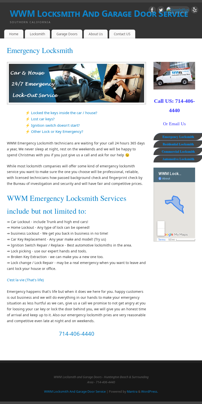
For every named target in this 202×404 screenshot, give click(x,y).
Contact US (122, 34)
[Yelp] (194, 10)
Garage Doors (66, 34)
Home (13, 34)
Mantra (132, 391)
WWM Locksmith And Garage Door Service (99, 13)
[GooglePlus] (178, 10)
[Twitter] (161, 10)
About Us (96, 34)
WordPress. (149, 391)
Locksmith (37, 34)
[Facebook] (152, 10)
